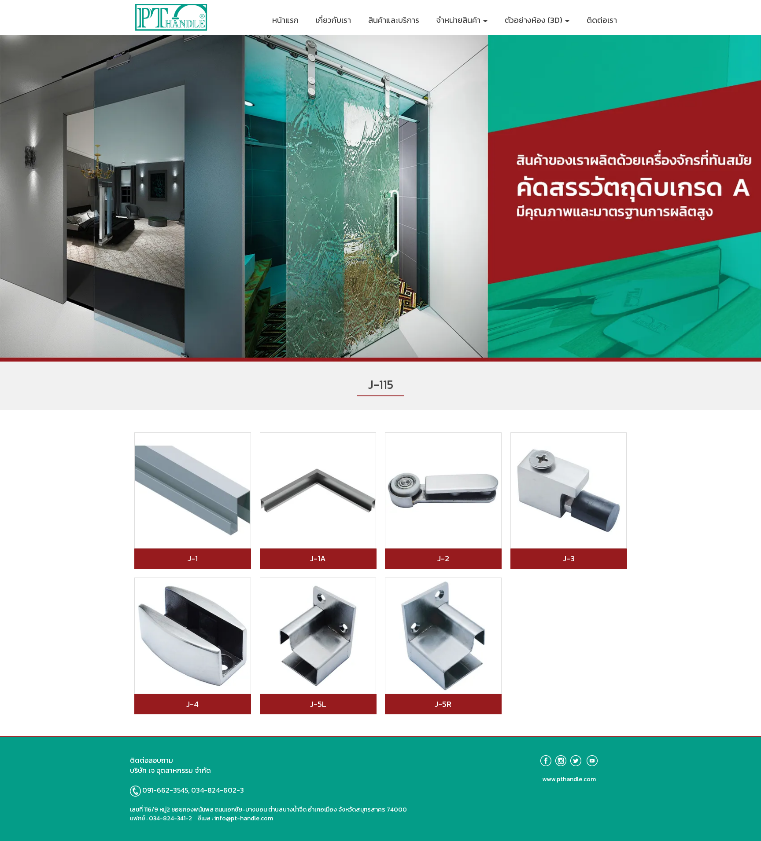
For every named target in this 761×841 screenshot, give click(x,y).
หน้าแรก (285, 20)
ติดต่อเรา (602, 20)
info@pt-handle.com (243, 818)
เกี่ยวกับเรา (333, 20)
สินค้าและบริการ (393, 20)
